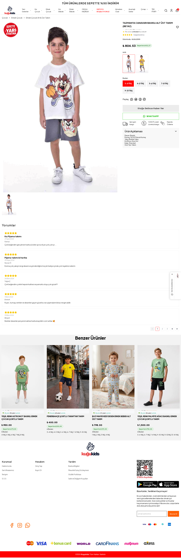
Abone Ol (173, 514)
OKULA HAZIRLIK (85, 10)
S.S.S (4, 478)
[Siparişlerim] (171, 10)
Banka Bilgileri (74, 466)
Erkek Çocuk (48, 10)
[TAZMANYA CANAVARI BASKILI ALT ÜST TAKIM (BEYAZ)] (177, 276)
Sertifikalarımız (8, 470)
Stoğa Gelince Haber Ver (151, 108)
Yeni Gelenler (25, 10)
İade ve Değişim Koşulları (78, 478)
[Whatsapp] (27, 525)
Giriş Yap (38, 466)
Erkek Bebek (71, 10)
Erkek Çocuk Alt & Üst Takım (38, 17)
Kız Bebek (61, 10)
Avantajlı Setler (132, 10)
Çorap (143, 9)
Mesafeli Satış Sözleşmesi (78, 470)
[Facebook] (11, 525)
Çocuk (5, 17)
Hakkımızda (6, 466)
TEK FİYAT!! (154, 10)
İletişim (5, 474)
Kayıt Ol (38, 470)
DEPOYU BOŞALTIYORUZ (103, 10)
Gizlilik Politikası (74, 474)
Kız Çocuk (37, 10)
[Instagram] (19, 525)
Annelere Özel (118, 10)
